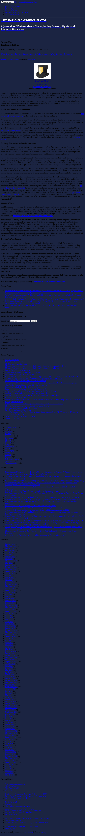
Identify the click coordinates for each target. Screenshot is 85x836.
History (8, 442)
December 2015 (11, 680)
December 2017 (11, 630)
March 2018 (9, 624)
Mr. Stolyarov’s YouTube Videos (17, 364)
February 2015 (10, 701)
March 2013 (9, 750)
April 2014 (9, 722)
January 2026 (10, 544)
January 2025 (10, 548)
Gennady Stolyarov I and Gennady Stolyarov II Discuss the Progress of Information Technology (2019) (44, 299)
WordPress (28, 832)
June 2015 (9, 693)
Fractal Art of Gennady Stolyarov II (18, 370)
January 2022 (10, 565)
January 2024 (10, 557)
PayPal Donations (12, 360)
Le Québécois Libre (12, 802)
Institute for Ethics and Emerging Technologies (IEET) (26, 794)
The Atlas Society (12, 786)
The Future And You (13, 788)
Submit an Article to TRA (15, 362)
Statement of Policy (12, 418)
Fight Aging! (10, 828)
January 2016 (10, 678)
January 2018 (10, 628)
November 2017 (11, 632)
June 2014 (9, 718)
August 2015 (10, 689)
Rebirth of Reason (12, 814)
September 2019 (11, 590)
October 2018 (10, 609)
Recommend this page (42, 87)
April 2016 (9, 672)
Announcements (11, 427)
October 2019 (10, 588)
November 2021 (11, 569)
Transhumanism (11, 463)
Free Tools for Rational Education (18, 410)
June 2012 (9, 769)
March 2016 (9, 674)
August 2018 (10, 613)
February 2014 (10, 727)
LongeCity (9, 804)
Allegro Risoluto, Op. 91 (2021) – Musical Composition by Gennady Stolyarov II (35, 535)
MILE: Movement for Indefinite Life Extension (23, 810)
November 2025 (11, 546)
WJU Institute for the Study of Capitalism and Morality (26, 822)
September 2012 (11, 762)
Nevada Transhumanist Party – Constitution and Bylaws (27, 406)
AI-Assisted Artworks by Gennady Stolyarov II (22, 372)
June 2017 (9, 643)
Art (6, 429)
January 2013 (10, 754)
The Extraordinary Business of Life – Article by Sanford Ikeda (36, 54)
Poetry (7, 453)
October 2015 (10, 685)
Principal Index (11, 8)
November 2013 (11, 733)
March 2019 (9, 599)
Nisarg (43, 832)
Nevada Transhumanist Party (16, 12)
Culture (8, 434)
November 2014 (11, 708)
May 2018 (9, 620)
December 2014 (11, 706)
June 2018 (9, 617)
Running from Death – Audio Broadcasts (21, 408)
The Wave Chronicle (13, 820)
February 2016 (10, 676)
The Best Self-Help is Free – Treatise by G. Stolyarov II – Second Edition (33, 395)
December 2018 (11, 605)
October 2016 (10, 659)
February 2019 (10, 601)
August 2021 (10, 573)
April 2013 (9, 748)
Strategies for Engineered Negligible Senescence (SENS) (27, 818)
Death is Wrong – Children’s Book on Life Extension (25, 381)
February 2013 (10, 752)
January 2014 (10, 729)
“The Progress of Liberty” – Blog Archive (20, 416)
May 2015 (9, 695)
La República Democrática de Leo (18, 798)
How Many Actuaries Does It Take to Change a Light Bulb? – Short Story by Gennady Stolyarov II (42, 499)
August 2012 (10, 764)
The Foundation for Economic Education (49, 282)
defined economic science (11, 130)
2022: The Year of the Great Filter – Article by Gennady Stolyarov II (30, 506)
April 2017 (9, 647)
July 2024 (8, 555)
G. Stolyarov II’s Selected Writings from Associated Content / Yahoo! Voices (34, 404)
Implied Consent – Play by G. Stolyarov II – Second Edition (28, 393)
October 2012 (10, 760)
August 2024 (10, 552)
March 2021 (9, 578)
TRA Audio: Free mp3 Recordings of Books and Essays (26, 385)
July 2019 (8, 594)
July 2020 (8, 580)
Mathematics (10, 446)
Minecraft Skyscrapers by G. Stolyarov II (20, 374)
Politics (8, 455)
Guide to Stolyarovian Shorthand (18, 397)
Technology (9, 461)
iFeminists (9, 790)
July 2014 (8, 716)
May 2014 (9, 720)
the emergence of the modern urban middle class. (33, 216)
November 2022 (11, 561)
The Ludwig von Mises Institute (17, 806)
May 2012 (9, 771)
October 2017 (10, 634)
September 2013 (11, 737)
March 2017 (9, 649)
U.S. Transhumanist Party (15, 784)
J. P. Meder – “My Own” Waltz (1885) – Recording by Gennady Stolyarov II (33, 491)
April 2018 (9, 622)
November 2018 (11, 607)
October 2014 (10, 710)
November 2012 (11, 758)
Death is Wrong (11, 10)
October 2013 (10, 735)
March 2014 (9, 724)
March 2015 (9, 699)
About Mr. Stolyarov (13, 6)
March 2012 (9, 775)
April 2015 (9, 697)
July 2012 (8, 766)
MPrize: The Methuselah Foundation (19, 812)
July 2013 (8, 741)
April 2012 (9, 773)
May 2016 (9, 670)
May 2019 (9, 596)
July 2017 (8, 641)
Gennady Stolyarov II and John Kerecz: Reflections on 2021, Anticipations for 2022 (37, 510)
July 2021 (8, 575)
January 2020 (10, 582)
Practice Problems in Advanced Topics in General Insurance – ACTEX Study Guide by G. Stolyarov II (44, 400)
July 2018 (8, 615)
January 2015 (10, 703)
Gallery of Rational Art (14, 402)
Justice (8, 444)
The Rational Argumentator (25, 2)
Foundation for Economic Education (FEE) (21, 826)
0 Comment (31, 59)
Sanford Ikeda (14, 59)
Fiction (8, 440)
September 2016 (11, 662)
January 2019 (10, 603)
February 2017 (10, 651)
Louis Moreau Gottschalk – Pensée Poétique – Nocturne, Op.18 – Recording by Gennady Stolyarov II (44, 520)
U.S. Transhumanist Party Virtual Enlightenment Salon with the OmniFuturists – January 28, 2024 (43, 497)
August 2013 (10, 739)
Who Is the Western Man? (15, 14)
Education (9, 438)
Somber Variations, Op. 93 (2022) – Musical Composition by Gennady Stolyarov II (36, 508)
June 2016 (9, 668)
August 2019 (10, 592)
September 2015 (11, 687)
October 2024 (10, 550)
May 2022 (9, 563)
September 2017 (11, 636)
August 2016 (10, 664)
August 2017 (10, 638)
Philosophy (9, 450)
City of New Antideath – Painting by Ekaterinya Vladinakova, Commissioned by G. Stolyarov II (41, 376)
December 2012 (11, 756)
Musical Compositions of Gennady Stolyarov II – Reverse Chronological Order (35, 366)
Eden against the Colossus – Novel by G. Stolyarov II (25, 389)
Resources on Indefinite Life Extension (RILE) (22, 387)
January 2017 (10, 653)
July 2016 (8, 666)
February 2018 (10, 626)
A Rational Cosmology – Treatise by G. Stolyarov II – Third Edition (30, 391)
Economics (9, 436)
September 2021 (11, 571)
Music (7, 448)
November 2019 (11, 586)
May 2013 (9, 745)
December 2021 (11, 567)
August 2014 (10, 714)
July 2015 (8, 691)
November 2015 (11, 683)
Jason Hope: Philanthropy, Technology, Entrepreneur (25, 796)
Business (8, 432)
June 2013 (9, 743)
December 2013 (11, 731)
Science (8, 457)
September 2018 (11, 611)
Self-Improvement (12, 459)
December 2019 (11, 584)
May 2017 (9, 645)
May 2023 (9, 559)
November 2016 (11, 657)
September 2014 (11, 712)
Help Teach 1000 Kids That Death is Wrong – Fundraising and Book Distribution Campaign (41, 383)
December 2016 (11, 655)
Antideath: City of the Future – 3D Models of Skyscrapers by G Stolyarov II (33, 379)
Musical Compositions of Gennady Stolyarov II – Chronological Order (32, 368)
